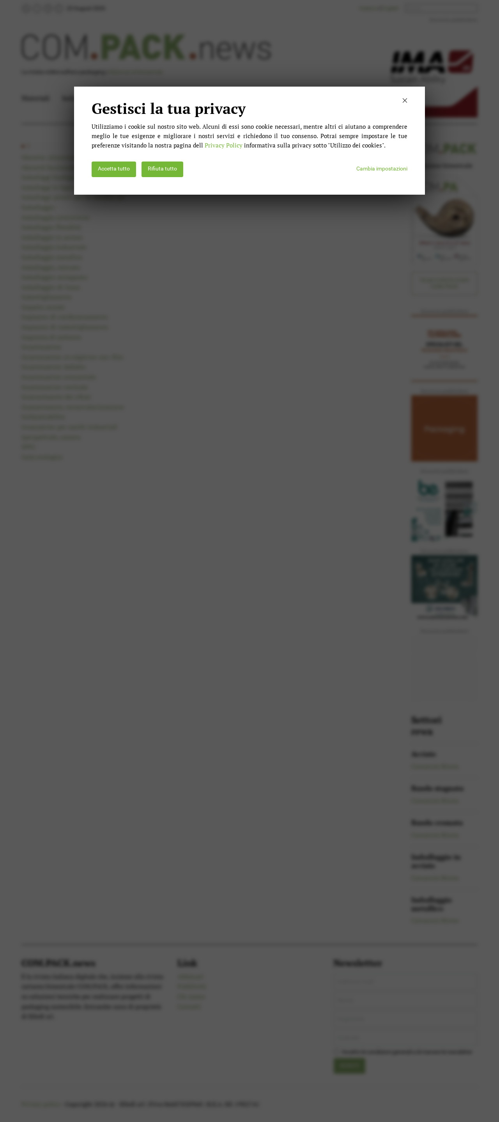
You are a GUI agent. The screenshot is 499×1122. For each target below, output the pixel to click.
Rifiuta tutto (162, 168)
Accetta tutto (114, 168)
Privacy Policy (223, 145)
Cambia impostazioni (381, 168)
